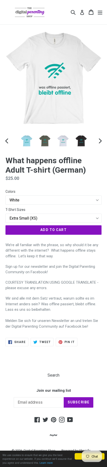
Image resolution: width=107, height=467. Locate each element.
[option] (26, 140)
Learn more (46, 463)
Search (53, 375)
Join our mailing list (53, 390)
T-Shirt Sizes (15, 210)
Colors (10, 192)
